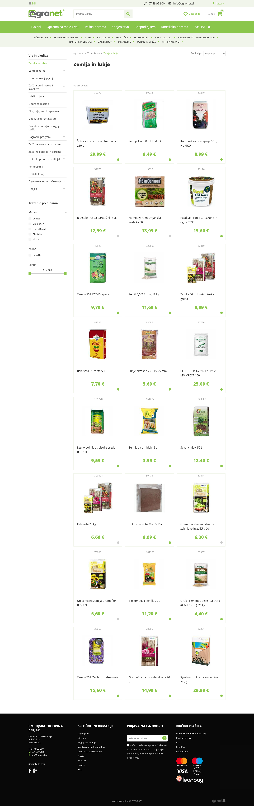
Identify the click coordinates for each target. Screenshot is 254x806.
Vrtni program (171, 41)
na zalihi (37, 255)
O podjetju (83, 733)
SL (30, 3)
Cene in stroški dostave (90, 751)
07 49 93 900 (157, 3)
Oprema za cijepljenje (41, 78)
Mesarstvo (124, 41)
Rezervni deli (141, 37)
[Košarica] (215, 13)
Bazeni (36, 27)
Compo (36, 218)
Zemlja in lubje (38, 63)
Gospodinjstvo (145, 27)
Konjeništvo (120, 27)
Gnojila (33, 188)
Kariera (81, 764)
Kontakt (82, 760)
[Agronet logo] (46, 14)
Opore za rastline (39, 103)
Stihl (88, 37)
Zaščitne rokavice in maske (44, 144)
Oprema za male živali (63, 27)
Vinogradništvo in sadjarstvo (196, 37)
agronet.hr (78, 53)
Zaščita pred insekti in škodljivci (41, 87)
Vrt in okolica (163, 37)
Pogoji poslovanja (87, 742)
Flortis (36, 239)
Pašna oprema (95, 27)
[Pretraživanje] (128, 14)
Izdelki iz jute (36, 96)
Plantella (37, 234)
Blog (80, 769)
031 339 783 (38, 751)
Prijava (218, 3)
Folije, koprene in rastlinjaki (45, 159)
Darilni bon (105, 41)
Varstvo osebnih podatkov (91, 747)
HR (34, 3)
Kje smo (82, 738)
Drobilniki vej (36, 174)
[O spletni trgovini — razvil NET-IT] (218, 801)
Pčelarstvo (41, 37)
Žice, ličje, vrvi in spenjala (44, 111)
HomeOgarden (40, 228)
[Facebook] (31, 771)
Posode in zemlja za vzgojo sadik (44, 127)
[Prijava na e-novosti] (164, 738)
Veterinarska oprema (66, 37)
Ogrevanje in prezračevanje (45, 181)
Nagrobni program (40, 137)
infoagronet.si (183, 3)
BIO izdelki (103, 37)
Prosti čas (122, 37)
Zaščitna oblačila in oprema (45, 151)
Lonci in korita (37, 70)
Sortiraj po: (197, 53)
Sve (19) (200, 27)
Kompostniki (36, 166)
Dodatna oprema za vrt (42, 118)
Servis (81, 756)
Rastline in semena (80, 41)
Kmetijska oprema (174, 27)
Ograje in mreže (146, 41)
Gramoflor (38, 223)
